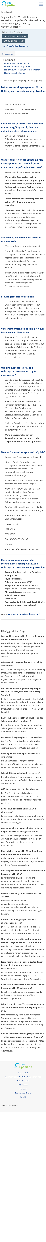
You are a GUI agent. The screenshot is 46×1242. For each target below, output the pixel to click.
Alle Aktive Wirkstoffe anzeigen (16, 46)
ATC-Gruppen (23, 1085)
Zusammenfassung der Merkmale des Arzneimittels (23, 1077)
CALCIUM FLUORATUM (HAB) (15, 36)
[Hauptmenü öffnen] (41, 4)
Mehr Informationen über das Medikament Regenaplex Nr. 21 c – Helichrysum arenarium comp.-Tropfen (22, 66)
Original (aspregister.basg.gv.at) (26, 80)
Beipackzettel (6, 12)
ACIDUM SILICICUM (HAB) (14, 41)
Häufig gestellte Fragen (14, 73)
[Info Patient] (9, 4)
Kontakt (23, 1097)
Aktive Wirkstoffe (23, 1081)
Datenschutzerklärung (23, 1093)
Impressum (23, 1089)
